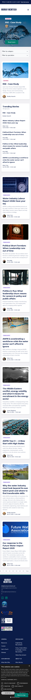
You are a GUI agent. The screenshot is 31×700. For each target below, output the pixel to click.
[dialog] (15, 682)
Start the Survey (25, 2)
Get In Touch (4, 649)
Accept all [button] (8, 693)
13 (16, 571)
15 (23, 571)
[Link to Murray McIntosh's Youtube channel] (2, 598)
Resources (4, 642)
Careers (3, 646)
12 (13, 571)
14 (20, 571)
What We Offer (5, 662)
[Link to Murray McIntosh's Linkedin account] (6, 598)
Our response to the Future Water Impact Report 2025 (13, 545)
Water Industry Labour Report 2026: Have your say (14, 201)
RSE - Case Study (11, 84)
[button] (29, 31)
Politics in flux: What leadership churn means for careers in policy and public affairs (15, 146)
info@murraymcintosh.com (8, 586)
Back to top (21, 695)
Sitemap (3, 652)
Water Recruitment (20, 655)
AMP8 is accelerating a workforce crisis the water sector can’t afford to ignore (15, 160)
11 (9, 571)
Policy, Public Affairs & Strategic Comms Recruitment (21, 649)
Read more (11, 42)
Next (27, 571)
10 (6, 571)
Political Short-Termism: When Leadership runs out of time (14, 248)
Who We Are (19, 662)
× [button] (29, 666)
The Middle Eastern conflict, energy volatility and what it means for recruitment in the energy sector (15, 393)
